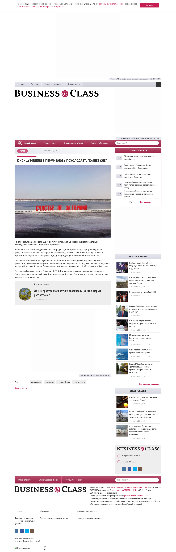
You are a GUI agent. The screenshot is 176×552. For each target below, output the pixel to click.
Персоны (34, 84)
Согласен (149, 5)
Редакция (18, 511)
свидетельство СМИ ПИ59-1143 (124, 490)
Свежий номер (29, 143)
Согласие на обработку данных (89, 518)
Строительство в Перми (73, 143)
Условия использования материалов (54, 518)
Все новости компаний (149, 384)
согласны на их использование (111, 4)
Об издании (44, 511)
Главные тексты (50, 143)
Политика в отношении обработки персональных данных (25, 521)
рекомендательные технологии (136, 496)
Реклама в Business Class (87, 511)
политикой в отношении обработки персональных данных (40, 6)
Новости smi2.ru (21, 388)
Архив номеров (74, 84)
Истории (21, 84)
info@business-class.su (131, 456)
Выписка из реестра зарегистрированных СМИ (129, 487)
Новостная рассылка (53, 84)
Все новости (145, 202)
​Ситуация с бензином (99, 143)
